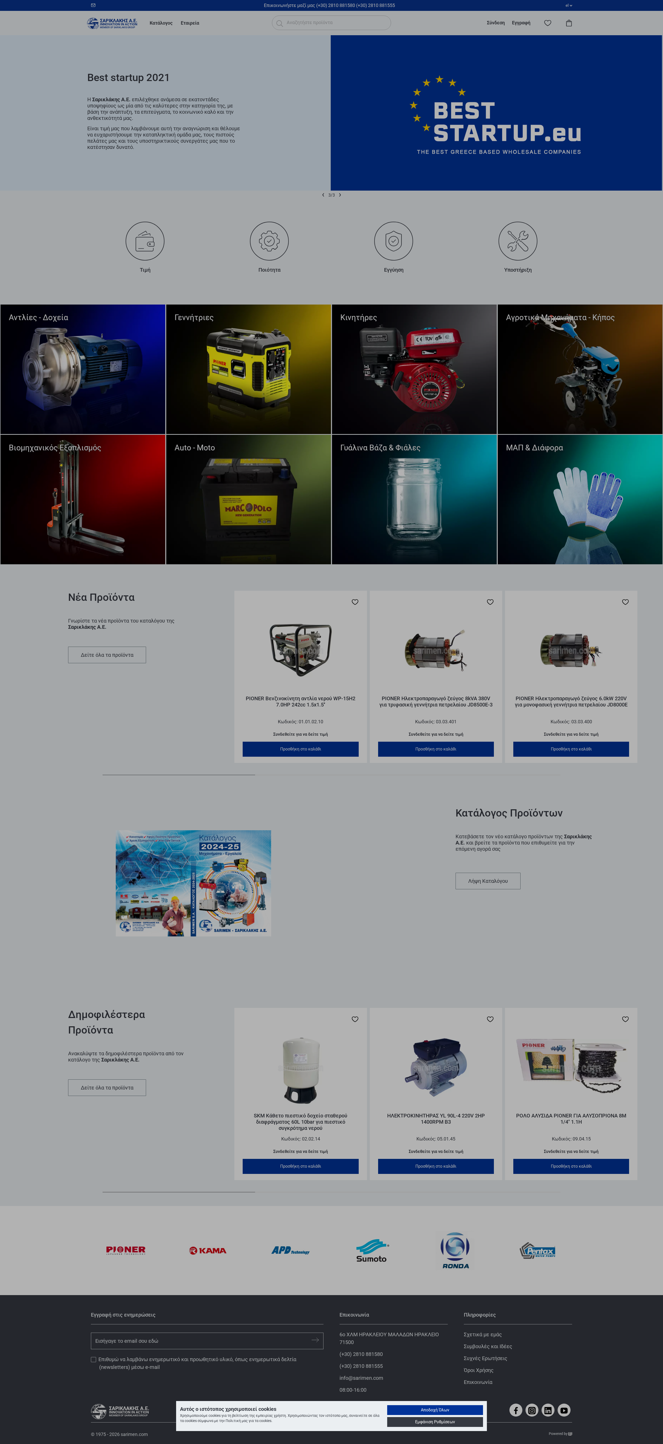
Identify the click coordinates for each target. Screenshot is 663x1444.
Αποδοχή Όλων (435, 1409)
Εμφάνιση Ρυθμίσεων (435, 1421)
